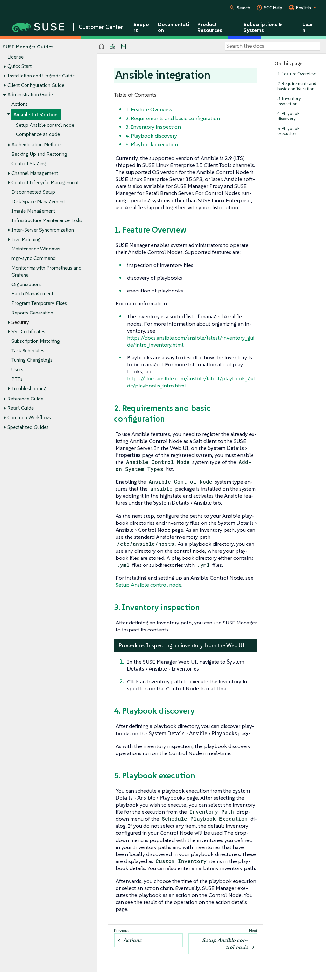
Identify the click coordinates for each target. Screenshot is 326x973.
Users (17, 369)
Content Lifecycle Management (45, 182)
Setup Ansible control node (45, 125)
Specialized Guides (28, 427)
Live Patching (26, 239)
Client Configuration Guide (35, 85)
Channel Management (34, 173)
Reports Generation (32, 313)
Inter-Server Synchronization (42, 230)
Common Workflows (29, 417)
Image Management (33, 211)
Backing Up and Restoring (39, 154)
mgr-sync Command (33, 258)
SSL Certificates (28, 331)
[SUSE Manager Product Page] (112, 46)
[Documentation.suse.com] (101, 46)
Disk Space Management (38, 201)
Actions (19, 104)
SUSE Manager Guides (28, 47)
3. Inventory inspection (289, 101)
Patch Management (32, 294)
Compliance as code (38, 134)
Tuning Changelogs (32, 360)
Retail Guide (20, 408)
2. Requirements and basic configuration (296, 86)
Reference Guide (25, 399)
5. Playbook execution (288, 131)
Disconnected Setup (33, 192)
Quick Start (19, 66)
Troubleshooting (28, 389)
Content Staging (28, 164)
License (15, 57)
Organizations (26, 284)
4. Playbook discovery (288, 116)
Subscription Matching (35, 341)
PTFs (17, 379)
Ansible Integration (35, 115)
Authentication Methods (37, 144)
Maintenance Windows (35, 249)
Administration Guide (30, 94)
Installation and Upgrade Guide (41, 76)
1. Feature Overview (296, 73)
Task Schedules (27, 351)
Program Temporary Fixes (39, 303)
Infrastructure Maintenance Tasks (46, 220)
